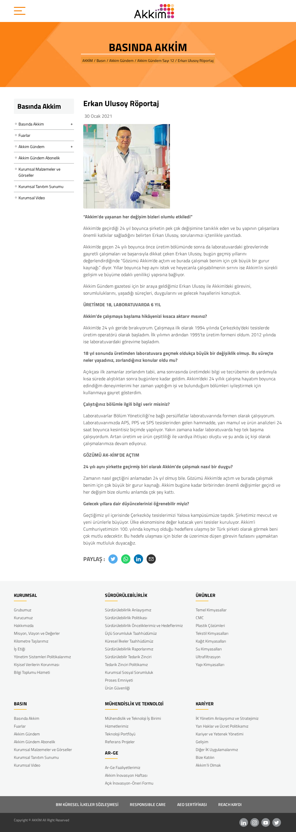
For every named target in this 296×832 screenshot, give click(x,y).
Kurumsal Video (31, 198)
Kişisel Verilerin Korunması (36, 664)
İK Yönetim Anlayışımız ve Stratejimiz (227, 718)
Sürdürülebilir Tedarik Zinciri (128, 657)
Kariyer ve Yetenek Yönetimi (219, 734)
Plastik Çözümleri (210, 625)
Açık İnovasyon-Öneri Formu (129, 783)
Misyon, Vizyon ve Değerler (37, 633)
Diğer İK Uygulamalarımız (217, 749)
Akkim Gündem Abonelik (39, 158)
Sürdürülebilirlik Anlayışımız (128, 610)
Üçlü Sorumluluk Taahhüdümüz (131, 633)
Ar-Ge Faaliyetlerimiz (122, 767)
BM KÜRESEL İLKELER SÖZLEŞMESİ (87, 804)
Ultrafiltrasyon (208, 657)
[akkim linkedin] (243, 822)
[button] (113, 559)
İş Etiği (19, 649)
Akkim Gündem (27, 734)
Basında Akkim (26, 718)
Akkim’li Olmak (208, 765)
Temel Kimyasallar (211, 610)
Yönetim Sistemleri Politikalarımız (42, 657)
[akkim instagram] (254, 822)
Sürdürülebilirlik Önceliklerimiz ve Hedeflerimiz (144, 625)
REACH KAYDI (230, 804)
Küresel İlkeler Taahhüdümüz (129, 641)
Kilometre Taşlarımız (31, 641)
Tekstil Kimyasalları (212, 633)
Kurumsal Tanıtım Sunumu (40, 186)
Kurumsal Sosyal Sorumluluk (129, 672)
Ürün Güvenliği (117, 688)
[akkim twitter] (276, 822)
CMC (200, 618)
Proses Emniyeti (119, 680)
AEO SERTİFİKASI (192, 804)
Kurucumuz (23, 618)
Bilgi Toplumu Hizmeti (32, 672)
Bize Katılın (205, 757)
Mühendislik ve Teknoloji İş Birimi (133, 718)
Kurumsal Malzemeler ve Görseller (39, 172)
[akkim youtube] (265, 822)
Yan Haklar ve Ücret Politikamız (222, 726)
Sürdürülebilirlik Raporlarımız (129, 649)
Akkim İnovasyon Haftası (126, 775)
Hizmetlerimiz (116, 726)
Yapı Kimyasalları (210, 664)
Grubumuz (22, 610)
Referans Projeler (120, 742)
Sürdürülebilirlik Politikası (126, 618)
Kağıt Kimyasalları (211, 641)
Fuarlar (24, 135)
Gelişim (202, 742)
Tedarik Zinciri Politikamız (126, 664)
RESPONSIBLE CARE (148, 804)
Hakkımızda (24, 625)
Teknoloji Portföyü (120, 734)
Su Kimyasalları (209, 649)
